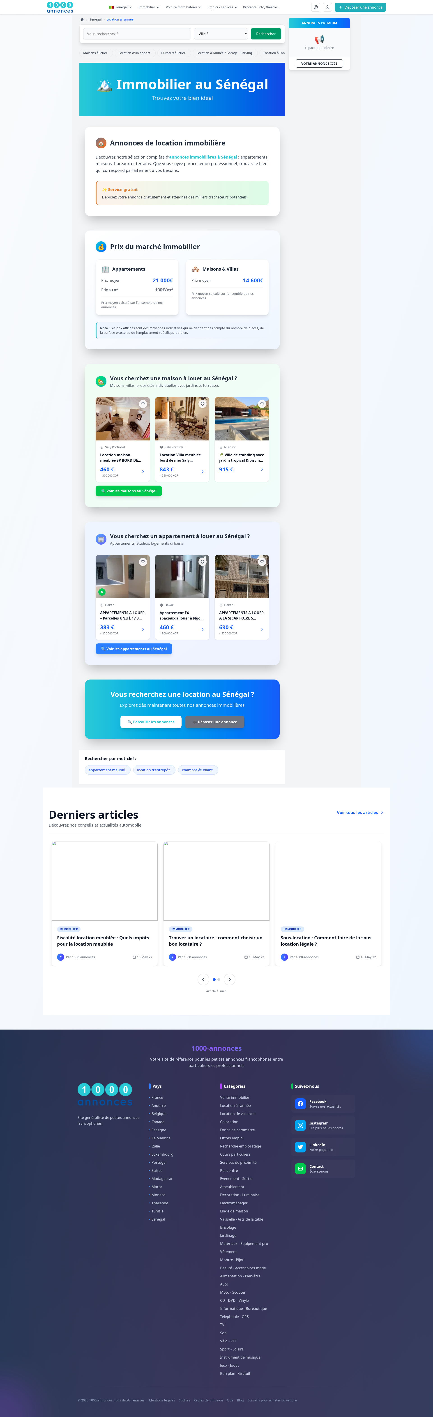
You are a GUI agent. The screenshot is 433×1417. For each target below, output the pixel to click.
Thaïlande (160, 1202)
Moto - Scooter (233, 1292)
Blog (240, 1400)
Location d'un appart (134, 53)
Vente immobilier (234, 1097)
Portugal (159, 1162)
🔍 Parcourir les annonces (151, 721)
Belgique (159, 1113)
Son (223, 1332)
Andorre (159, 1105)
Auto (224, 1284)
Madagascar (162, 1178)
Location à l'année (235, 1105)
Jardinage (228, 1235)
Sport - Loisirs (232, 1349)
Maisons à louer (95, 53)
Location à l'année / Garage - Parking (224, 53)
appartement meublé (107, 769)
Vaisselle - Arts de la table (241, 1219)
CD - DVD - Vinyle (234, 1300)
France (157, 1097)
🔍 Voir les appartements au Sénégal (134, 648)
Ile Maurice (161, 1138)
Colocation (229, 1121)
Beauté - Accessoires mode (243, 1267)
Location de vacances (238, 1113)
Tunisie (158, 1211)
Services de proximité (238, 1162)
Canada (158, 1121)
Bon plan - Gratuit (235, 1373)
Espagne (159, 1129)
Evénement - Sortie (236, 1178)
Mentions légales (162, 1400)
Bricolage (228, 1227)
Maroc (157, 1186)
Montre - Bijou (232, 1259)
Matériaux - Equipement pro (244, 1243)
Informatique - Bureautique (243, 1308)
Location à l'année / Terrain (283, 53)
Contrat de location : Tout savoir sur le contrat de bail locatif (211, 941)
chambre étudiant (197, 769)
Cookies (184, 1400)
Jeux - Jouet (229, 1365)
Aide (230, 1400)
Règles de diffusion (208, 1400)
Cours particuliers (235, 1154)
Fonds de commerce (237, 1129)
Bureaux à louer (173, 53)
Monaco (159, 1194)
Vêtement (228, 1251)
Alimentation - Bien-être (240, 1276)
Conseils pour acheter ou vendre (272, 1400)
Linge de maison (234, 1211)
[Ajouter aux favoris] (143, 404)
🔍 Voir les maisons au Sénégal (129, 490)
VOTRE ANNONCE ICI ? (319, 63)
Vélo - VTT (228, 1341)
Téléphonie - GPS (234, 1316)
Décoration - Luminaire (239, 1194)
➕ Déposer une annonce (214, 721)
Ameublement (232, 1186)
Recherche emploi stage (240, 1146)
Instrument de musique (240, 1357)
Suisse (157, 1170)
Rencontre (229, 1170)
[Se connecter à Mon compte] (315, 7)
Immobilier (69, 929)
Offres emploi (232, 1138)
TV (222, 1324)
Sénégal (121, 7)
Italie (156, 1146)
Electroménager (234, 1202)
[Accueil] (82, 19)
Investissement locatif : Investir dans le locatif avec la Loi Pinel (101, 941)
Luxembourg (162, 1154)
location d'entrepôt (153, 769)
